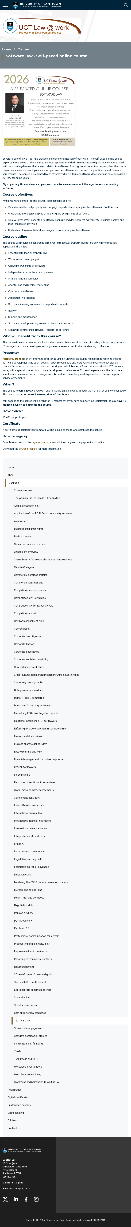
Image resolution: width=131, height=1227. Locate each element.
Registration (14, 1089)
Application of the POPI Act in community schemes (43, 513)
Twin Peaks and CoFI (26, 1059)
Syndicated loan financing (28, 1043)
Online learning (16, 1112)
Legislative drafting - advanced (31, 866)
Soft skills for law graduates (30, 1012)
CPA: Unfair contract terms (29, 667)
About (11, 475)
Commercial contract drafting (30, 574)
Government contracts (27, 797)
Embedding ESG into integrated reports (36, 713)
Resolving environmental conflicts (33, 959)
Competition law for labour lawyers (33, 605)
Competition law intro (26, 613)
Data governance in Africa (28, 690)
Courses (14, 482)
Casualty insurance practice (29, 544)
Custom (36, 1199)
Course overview (23, 490)
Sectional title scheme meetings (32, 989)
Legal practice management (30, 851)
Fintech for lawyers (25, 767)
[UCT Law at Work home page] (42, 26)
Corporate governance (26, 651)
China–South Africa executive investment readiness (43, 559)
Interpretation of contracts (29, 836)
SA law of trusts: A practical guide (33, 974)
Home (11, 467)
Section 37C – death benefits (30, 982)
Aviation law (20, 521)
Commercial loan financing (28, 582)
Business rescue (23, 536)
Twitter (5, 1199)
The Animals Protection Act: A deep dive (37, 498)
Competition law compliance (30, 590)
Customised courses (19, 1105)
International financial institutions (32, 820)
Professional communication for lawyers (36, 936)
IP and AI (19, 843)
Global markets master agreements (34, 790)
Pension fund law (23, 913)
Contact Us (14, 1128)
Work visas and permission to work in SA (36, 1082)
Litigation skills (22, 874)
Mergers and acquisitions (28, 889)
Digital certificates (18, 1097)
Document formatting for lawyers (33, 705)
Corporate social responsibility (31, 659)
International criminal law (28, 813)
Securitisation (22, 997)
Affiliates (13, 1120)
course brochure (28, 448)
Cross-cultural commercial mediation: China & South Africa (46, 674)
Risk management (24, 966)
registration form (41, 442)
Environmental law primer (28, 736)
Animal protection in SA (27, 505)
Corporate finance (24, 644)
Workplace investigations (28, 1066)
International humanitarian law (30, 828)
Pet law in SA (21, 928)
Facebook (26, 1199)
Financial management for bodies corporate (38, 759)
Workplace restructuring (27, 1074)
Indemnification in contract (29, 805)
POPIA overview (23, 920)
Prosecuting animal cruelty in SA (32, 943)
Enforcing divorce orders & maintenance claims (40, 728)
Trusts (17, 1051)
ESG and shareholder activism (30, 743)
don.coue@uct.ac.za (20, 1188)
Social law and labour (26, 1005)
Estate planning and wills (28, 751)
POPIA (96, 1220)
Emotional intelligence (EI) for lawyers (35, 720)
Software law (23, 1020)
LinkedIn (16, 1199)
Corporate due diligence (27, 636)
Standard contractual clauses (30, 1035)
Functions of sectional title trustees (34, 782)
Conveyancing (22, 628)
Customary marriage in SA (28, 682)
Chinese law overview (26, 551)
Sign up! (19, 1182)
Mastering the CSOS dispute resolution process (41, 882)
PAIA (102, 1220)
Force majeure (22, 774)
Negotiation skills (24, 905)
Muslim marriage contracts (29, 897)
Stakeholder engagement (28, 1028)
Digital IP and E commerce (29, 697)
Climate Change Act (25, 567)
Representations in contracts (30, 951)
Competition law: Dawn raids (30, 597)
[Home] (22, 1150)
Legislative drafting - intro (28, 859)
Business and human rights (28, 528)
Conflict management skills (29, 621)
